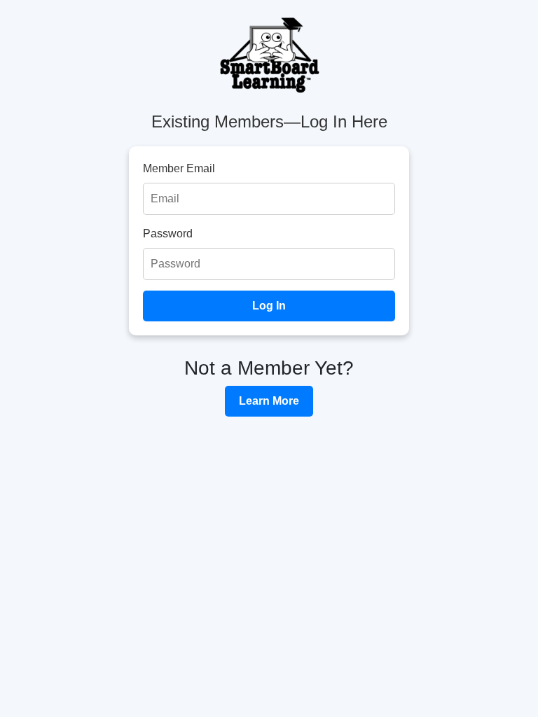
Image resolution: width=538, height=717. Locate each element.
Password (168, 233)
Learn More (269, 401)
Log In (269, 306)
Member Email (179, 168)
